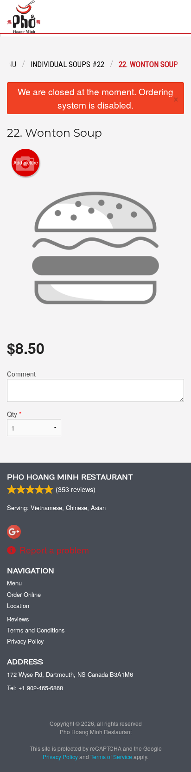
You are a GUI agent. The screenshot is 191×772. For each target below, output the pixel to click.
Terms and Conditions (35, 630)
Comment (21, 373)
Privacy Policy (25, 641)
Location (18, 605)
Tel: (35, 687)
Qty (14, 414)
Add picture (25, 162)
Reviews (18, 618)
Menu (14, 582)
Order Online (24, 594)
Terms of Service (111, 756)
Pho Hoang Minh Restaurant (70, 477)
